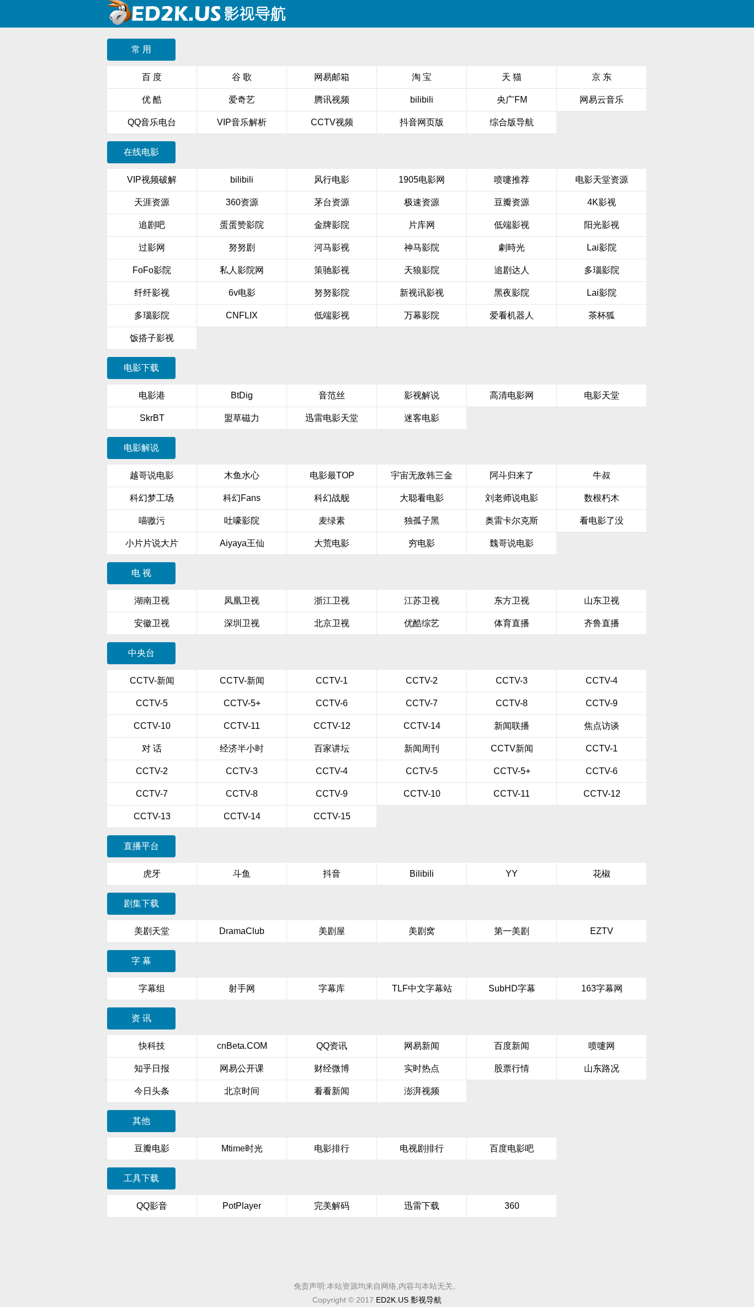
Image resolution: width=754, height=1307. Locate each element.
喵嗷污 (152, 520)
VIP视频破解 (152, 179)
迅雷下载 (421, 1205)
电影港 (152, 395)
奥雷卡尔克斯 (511, 520)
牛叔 (601, 475)
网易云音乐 (602, 99)
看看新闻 (331, 1091)
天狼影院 (421, 270)
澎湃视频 (421, 1091)
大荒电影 (331, 543)
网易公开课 (242, 1068)
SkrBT (152, 418)
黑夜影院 (511, 292)
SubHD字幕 (511, 988)
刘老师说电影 (511, 498)
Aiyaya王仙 (242, 543)
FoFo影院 (151, 270)
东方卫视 (511, 600)
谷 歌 (242, 77)
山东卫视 (601, 600)
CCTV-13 (152, 816)
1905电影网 (422, 179)
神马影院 (421, 247)
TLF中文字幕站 (422, 988)
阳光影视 (601, 225)
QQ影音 (151, 1205)
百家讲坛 (331, 748)
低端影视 (511, 225)
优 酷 (152, 99)
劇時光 (511, 247)
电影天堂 (601, 395)
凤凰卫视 (241, 600)
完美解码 (331, 1205)
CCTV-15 (332, 816)
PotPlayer (241, 1205)
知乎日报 (151, 1068)
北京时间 (241, 1091)
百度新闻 (511, 1045)
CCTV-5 (152, 703)
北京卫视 (331, 623)
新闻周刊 (421, 748)
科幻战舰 (331, 498)
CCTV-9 (602, 703)
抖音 (332, 873)
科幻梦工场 (152, 498)
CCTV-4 (602, 680)
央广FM (512, 99)
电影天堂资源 (601, 179)
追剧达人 (511, 270)
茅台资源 (331, 202)
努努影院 (331, 292)
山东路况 (601, 1068)
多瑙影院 (601, 270)
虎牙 (152, 873)
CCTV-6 (332, 703)
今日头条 (151, 1091)
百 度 (152, 77)
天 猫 (512, 77)
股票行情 (511, 1068)
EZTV (601, 931)
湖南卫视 (151, 600)
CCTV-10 (152, 725)
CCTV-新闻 (152, 680)
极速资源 (421, 202)
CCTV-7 (422, 703)
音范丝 (331, 395)
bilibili (421, 99)
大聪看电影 (422, 498)
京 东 (602, 77)
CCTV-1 (332, 680)
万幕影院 (421, 315)
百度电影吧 (512, 1148)
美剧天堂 (151, 931)
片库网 (421, 225)
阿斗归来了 (512, 475)
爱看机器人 (512, 315)
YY (512, 873)
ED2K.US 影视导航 (409, 1299)
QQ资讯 (331, 1045)
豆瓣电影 (151, 1148)
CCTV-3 (512, 680)
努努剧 (242, 247)
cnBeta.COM (242, 1045)
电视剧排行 (422, 1148)
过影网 (152, 247)
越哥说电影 (152, 475)
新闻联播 (511, 725)
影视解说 (421, 395)
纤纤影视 (151, 292)
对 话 (152, 748)
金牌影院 (331, 225)
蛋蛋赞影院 (242, 225)
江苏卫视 (421, 600)
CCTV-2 (422, 680)
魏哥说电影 (512, 543)
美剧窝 (421, 931)
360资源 (242, 202)
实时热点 (421, 1068)
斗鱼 (242, 873)
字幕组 (152, 988)
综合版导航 (512, 122)
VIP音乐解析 (242, 122)
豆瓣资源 (511, 202)
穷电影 (421, 543)
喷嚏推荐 (511, 179)
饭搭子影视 (152, 338)
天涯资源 (151, 202)
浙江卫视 (331, 600)
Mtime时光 (242, 1148)
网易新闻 (421, 1045)
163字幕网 (602, 988)
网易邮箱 (331, 77)
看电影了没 (602, 520)
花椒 (601, 873)
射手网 (242, 988)
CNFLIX (242, 315)
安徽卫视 (151, 623)
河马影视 (331, 247)
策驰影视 (331, 270)
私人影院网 (242, 270)
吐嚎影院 (241, 520)
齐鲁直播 (601, 623)
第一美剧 (511, 931)
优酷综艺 (421, 623)
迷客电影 (421, 418)
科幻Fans (242, 498)
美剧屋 (331, 931)
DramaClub (241, 931)
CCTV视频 (332, 122)
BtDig (242, 395)
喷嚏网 (601, 1045)
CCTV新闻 (512, 748)
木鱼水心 (241, 475)
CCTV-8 (512, 703)
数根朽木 (601, 498)
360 (512, 1205)
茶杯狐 (601, 315)
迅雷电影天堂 (331, 418)
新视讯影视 (422, 292)
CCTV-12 (332, 725)
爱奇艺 (242, 99)
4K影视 (601, 202)
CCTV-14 (421, 725)
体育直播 (511, 623)
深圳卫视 (241, 623)
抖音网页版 (422, 122)
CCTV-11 (242, 725)
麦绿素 (331, 520)
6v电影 (242, 292)
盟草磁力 (241, 418)
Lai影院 (602, 247)
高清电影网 (512, 395)
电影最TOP (332, 475)
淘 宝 (422, 77)
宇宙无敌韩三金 (422, 475)
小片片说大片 (151, 543)
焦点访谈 (601, 725)
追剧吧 (152, 225)
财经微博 (331, 1068)
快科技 (152, 1045)
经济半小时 (242, 748)
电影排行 (331, 1148)
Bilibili (422, 873)
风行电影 (331, 179)
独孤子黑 (421, 520)
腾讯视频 (331, 99)
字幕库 (331, 988)
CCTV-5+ (242, 703)
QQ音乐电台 (152, 122)
